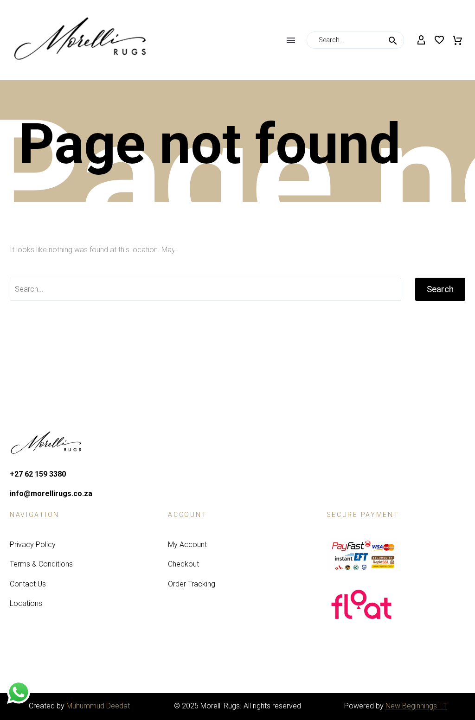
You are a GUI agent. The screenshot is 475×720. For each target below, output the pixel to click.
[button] (392, 40)
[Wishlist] (439, 40)
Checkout (183, 564)
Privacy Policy (33, 544)
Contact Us (28, 584)
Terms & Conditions (41, 564)
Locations (26, 603)
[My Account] (421, 40)
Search (440, 289)
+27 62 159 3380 (38, 474)
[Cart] (457, 40)
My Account (187, 544)
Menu (291, 40)
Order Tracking (191, 584)
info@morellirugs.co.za (51, 493)
